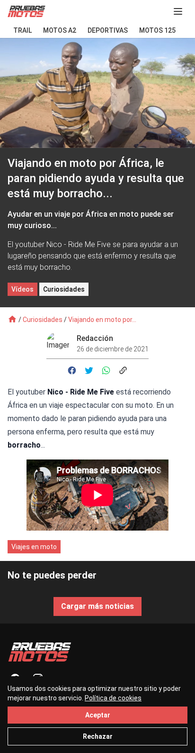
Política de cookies (113, 698)
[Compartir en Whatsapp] (106, 370)
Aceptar (97, 715)
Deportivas (108, 30)
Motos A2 (59, 30)
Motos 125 (157, 30)
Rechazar (98, 736)
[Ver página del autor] (61, 343)
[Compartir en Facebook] (72, 370)
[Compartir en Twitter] (89, 370)
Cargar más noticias (97, 606)
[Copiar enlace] (123, 370)
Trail (22, 30)
